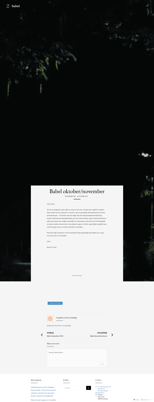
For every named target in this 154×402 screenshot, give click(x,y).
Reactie (102, 364)
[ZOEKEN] (88, 388)
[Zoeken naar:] (74, 388)
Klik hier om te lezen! (55, 303)
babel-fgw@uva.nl (99, 392)
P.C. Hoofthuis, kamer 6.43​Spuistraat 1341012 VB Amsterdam (104, 388)
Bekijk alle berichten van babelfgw (59, 325)
